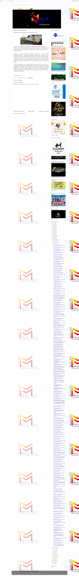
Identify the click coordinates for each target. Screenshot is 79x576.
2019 (53, 232)
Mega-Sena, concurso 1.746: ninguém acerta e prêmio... (58, 255)
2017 (53, 235)
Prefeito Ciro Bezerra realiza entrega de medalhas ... (58, 286)
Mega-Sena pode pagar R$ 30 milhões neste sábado (58, 501)
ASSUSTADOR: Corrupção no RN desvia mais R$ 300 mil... (59, 464)
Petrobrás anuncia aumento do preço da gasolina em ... (58, 318)
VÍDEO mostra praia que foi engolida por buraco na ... (58, 391)
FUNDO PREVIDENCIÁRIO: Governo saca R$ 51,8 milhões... (59, 369)
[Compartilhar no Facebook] (31, 77)
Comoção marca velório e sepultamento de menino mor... (59, 257)
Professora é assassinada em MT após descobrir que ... (59, 506)
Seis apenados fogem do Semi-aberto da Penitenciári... (58, 427)
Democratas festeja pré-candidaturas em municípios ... (58, 432)
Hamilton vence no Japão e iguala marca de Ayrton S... (59, 473)
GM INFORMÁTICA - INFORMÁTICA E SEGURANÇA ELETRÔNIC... (59, 362)
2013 (53, 560)
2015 (53, 238)
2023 (53, 227)
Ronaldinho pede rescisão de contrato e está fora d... (58, 378)
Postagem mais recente (18, 111)
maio (54, 551)
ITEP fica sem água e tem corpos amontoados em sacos (58, 408)
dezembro (55, 239)
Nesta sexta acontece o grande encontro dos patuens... (58, 418)
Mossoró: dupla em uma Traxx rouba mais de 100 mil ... (58, 514)
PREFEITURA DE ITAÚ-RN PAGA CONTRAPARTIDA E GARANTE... (59, 400)
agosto (54, 547)
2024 (53, 225)
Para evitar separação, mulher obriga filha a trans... (58, 284)
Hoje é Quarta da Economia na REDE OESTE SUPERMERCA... (59, 314)
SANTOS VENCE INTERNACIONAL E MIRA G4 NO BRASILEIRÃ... (59, 452)
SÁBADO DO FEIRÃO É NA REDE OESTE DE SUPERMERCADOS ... (59, 509)
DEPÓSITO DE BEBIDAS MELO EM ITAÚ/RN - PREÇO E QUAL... (59, 325)
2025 (53, 224)
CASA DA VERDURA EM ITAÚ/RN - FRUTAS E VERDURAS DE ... (59, 342)
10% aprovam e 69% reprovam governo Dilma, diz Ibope (58, 273)
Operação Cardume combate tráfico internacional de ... (59, 323)
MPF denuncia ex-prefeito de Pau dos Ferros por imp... (59, 245)
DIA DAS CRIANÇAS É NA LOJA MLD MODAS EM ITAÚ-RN (58, 349)
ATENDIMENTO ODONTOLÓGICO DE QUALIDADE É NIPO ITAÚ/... (59, 376)
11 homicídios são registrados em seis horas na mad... (59, 468)
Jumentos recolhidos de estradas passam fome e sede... (58, 414)
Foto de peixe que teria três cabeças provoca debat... (58, 268)
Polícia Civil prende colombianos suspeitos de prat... (58, 517)
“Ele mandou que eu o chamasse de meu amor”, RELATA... (59, 538)
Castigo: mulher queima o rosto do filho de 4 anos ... (59, 321)
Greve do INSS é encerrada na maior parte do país (58, 540)
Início (52, 567)
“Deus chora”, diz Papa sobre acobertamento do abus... (58, 459)
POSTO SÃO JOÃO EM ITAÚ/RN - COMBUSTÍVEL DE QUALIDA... (59, 367)
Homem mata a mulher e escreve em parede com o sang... (59, 434)
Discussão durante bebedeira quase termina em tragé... (59, 406)
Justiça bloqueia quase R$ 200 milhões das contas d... (58, 533)
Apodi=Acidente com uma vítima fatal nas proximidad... (58, 430)
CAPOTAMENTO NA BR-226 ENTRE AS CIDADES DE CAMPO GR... (59, 492)
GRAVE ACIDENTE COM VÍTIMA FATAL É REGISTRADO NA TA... (59, 466)
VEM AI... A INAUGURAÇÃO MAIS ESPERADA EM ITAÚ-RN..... (59, 354)
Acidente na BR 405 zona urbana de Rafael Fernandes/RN (59, 494)
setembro (55, 243)
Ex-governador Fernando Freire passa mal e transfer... (58, 543)
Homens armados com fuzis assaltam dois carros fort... (58, 340)
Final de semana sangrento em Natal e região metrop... (58, 423)
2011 (53, 563)
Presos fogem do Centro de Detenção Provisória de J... (58, 266)
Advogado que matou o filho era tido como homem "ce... (59, 282)
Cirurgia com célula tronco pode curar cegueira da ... (58, 303)
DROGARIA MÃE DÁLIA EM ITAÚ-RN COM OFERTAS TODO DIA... (59, 371)
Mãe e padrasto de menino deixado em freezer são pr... (59, 499)
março (54, 554)
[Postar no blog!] (29, 77)
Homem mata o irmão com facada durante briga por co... (59, 351)
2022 (53, 228)
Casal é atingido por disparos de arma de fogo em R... (58, 259)
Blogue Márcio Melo (20, 5)
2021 (53, 229)
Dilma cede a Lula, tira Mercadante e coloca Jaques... (59, 293)
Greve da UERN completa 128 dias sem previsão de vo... (59, 291)
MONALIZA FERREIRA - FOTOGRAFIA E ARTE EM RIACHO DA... (58, 385)
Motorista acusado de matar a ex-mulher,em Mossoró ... (59, 364)
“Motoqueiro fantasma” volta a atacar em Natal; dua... (58, 332)
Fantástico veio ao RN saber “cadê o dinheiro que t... (59, 275)
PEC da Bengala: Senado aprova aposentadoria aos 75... (58, 305)
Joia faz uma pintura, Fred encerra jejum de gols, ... (59, 480)
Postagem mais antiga (44, 111)
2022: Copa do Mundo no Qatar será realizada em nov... (58, 525)
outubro (54, 242)
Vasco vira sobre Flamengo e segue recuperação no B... (59, 441)
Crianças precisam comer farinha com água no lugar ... (58, 527)
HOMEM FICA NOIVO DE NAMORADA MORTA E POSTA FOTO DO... (58, 389)
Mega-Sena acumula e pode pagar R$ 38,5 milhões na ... (59, 455)
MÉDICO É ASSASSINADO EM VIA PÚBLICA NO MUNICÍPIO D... (59, 298)
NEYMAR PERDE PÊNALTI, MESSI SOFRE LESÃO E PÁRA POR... (59, 478)
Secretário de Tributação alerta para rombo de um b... (59, 309)
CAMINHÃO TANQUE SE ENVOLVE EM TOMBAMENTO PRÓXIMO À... (59, 403)
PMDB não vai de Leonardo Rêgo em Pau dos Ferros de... (59, 520)
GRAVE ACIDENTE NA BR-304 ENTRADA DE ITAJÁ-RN (58, 347)
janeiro (54, 557)
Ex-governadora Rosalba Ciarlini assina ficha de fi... (58, 312)
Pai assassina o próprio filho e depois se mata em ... (58, 300)
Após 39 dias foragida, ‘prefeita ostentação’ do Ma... (58, 394)
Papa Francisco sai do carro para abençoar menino (58, 439)
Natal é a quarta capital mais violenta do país (58, 277)
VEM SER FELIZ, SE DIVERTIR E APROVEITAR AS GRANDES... (59, 380)
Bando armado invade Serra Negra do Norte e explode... (59, 504)
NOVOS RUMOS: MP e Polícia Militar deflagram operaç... (58, 344)
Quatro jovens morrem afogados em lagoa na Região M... (59, 398)
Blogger (46, 573)
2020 (53, 231)
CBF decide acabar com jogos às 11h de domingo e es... (58, 252)
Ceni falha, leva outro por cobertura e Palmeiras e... (59, 446)
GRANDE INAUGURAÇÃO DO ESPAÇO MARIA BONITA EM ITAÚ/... (58, 335)
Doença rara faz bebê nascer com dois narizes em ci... (59, 248)
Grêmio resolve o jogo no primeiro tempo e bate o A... (59, 471)
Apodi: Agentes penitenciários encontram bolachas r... (58, 271)
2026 (53, 222)
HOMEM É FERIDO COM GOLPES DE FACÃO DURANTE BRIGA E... (59, 457)
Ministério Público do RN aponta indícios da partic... (58, 475)
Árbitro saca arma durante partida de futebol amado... (59, 359)
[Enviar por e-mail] (28, 77)
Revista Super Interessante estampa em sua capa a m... (59, 307)
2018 (53, 234)
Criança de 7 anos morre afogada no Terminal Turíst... (59, 436)
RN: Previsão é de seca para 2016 (59, 515)
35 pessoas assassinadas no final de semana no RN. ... (59, 330)
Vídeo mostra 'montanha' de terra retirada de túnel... (59, 261)
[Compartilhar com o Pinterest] (32, 77)
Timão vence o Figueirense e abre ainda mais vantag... (59, 443)
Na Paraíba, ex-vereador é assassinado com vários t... (58, 489)
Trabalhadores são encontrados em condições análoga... (59, 374)
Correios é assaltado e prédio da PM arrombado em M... (58, 264)
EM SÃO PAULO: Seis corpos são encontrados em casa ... (59, 338)
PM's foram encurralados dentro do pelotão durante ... (59, 497)
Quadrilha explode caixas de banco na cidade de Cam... (59, 280)
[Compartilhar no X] (30, 77)
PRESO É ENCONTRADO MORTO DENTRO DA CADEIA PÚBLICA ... (59, 482)
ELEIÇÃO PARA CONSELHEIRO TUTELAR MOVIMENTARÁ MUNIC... (58, 411)
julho (54, 548)
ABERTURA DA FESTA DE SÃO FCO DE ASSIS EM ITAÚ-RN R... (59, 420)
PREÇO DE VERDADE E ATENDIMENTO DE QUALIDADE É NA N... (59, 356)
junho (54, 550)
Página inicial (31, 111)
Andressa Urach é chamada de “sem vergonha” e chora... (58, 511)
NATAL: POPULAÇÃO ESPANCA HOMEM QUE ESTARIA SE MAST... (58, 535)
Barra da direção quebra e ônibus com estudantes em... (59, 250)
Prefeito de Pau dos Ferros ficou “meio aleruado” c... (58, 328)
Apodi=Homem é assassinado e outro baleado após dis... (58, 425)
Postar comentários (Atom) (21, 113)
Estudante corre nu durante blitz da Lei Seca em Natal (59, 450)
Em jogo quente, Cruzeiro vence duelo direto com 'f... (58, 448)
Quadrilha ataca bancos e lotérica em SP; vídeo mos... (59, 462)
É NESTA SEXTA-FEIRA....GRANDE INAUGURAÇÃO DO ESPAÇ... (59, 296)
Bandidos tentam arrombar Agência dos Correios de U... (59, 289)
